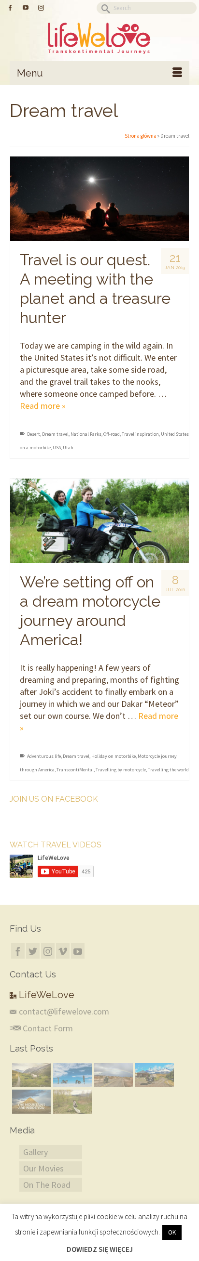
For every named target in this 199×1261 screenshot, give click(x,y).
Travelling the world (168, 770)
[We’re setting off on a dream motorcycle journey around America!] (99, 521)
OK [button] (172, 1232)
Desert (33, 434)
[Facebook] (18, 951)
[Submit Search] (104, 8)
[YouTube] (78, 951)
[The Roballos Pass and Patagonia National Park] (153, 1075)
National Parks (86, 434)
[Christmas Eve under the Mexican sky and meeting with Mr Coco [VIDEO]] (112, 1075)
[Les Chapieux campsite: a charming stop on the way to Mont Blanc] (30, 1075)
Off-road (111, 434)
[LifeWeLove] (99, 38)
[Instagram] (48, 951)
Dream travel (55, 434)
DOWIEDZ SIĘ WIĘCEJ (100, 1249)
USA (57, 447)
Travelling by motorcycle (121, 770)
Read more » (43, 405)
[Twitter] (33, 951)
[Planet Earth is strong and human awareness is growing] (71, 1102)
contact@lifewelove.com (64, 1011)
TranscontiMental (75, 770)
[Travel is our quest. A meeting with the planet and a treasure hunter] (99, 198)
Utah (68, 447)
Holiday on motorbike (113, 756)
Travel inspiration (140, 434)
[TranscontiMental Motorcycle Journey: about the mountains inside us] (30, 1102)
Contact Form (47, 1028)
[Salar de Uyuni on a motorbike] (71, 1075)
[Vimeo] (63, 951)
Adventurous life (44, 756)
